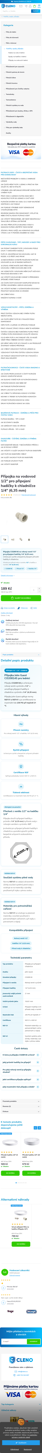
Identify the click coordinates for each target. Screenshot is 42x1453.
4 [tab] (22, 1182)
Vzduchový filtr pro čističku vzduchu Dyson (20, 352)
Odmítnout (14, 1449)
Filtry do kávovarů (12, 38)
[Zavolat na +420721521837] (26, 6)
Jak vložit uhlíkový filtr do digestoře (17, 457)
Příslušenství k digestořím (15, 116)
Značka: (7, 613)
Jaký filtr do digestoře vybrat (13, 454)
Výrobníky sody (11, 122)
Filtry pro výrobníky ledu (14, 128)
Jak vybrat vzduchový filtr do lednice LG (18, 349)
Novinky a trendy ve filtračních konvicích (18, 397)
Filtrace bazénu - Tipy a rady (13, 419)
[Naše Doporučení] (10, 1142)
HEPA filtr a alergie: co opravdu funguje (18, 325)
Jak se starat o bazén (10, 422)
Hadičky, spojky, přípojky (14, 49)
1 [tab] (16, 1182)
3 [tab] (20, 1182)
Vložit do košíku (23, 598)
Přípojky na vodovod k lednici (18, 60)
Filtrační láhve (11, 78)
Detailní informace (7, 576)
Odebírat (33, 1342)
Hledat (36, 11)
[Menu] (39, 6)
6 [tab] (25, 1182)
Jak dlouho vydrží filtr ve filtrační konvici (19, 380)
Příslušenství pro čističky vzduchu (17, 89)
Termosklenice (11, 100)
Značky (8, 133)
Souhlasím (22, 1443)
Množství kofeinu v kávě (11, 298)
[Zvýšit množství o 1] (39, 588)
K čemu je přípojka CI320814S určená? (19, 1055)
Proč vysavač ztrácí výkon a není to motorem (20, 328)
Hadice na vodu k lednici (16, 53)
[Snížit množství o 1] (39, 591)
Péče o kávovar (11, 43)
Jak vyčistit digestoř (9, 464)
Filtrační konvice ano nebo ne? (14, 383)
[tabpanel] (21, 1226)
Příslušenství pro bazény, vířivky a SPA (19, 111)
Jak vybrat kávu (7, 294)
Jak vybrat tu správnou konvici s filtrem (18, 393)
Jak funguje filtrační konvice (13, 386)
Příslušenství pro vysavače (15, 67)
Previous (35, 1128)
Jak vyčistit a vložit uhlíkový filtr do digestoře (21, 451)
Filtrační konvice (11, 83)
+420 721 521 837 (22, 1375)
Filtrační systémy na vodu (15, 105)
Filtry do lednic (11, 32)
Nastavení (28, 1449)
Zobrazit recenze (14, 1275)
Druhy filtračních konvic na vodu (15, 403)
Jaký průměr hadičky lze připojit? (17, 1062)
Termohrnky (10, 94)
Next (39, 1128)
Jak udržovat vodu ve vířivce (13, 426)
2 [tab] (18, 1182)
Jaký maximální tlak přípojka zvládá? (19, 1087)
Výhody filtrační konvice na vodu (15, 400)
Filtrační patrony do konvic (15, 72)
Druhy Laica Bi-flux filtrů (12, 390)
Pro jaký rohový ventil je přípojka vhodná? (17, 1071)
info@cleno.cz (23, 1372)
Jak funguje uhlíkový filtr (12, 461)
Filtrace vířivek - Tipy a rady (13, 429)
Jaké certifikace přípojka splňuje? (17, 1079)
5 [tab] (23, 1182)
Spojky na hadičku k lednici (17, 57)
